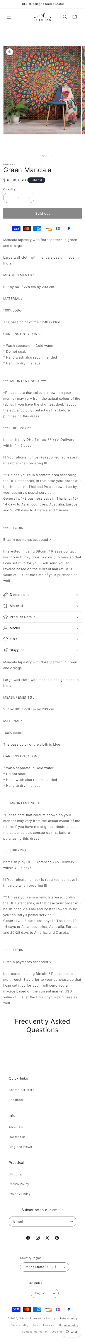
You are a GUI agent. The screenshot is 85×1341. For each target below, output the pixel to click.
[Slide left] (33, 156)
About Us (16, 1127)
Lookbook (16, 1100)
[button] (9, 17)
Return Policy (19, 1184)
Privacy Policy (20, 1194)
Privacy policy (20, 1325)
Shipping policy (68, 1325)
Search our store (21, 1090)
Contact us (17, 1137)
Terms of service (43, 1325)
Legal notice (59, 1331)
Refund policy (69, 1318)
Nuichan (24, 1318)
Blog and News (20, 1147)
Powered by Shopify (43, 1318)
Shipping (15, 1174)
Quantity (9, 189)
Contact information (35, 1331)
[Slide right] (52, 156)
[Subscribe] (71, 1221)
